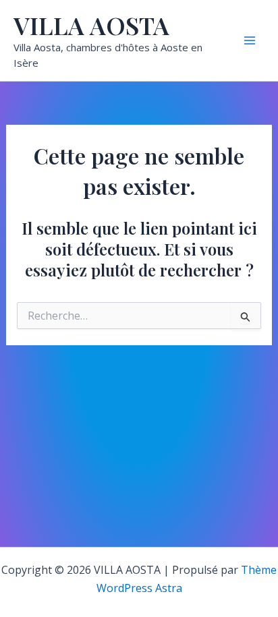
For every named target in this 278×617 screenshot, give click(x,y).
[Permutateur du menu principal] (250, 40)
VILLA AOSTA (91, 25)
